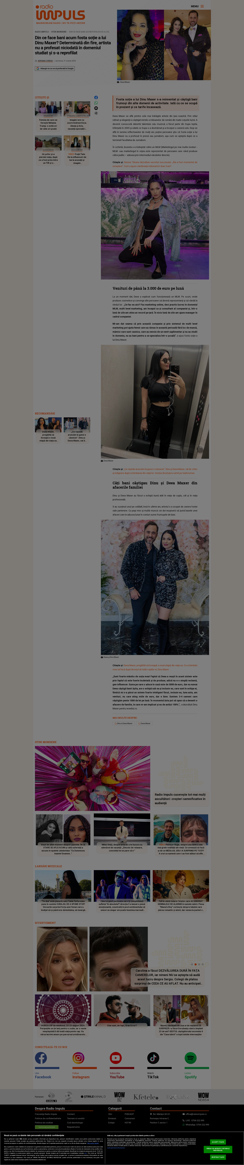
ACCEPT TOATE (218, 1142)
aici (85, 1153)
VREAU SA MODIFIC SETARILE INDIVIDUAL (218, 1149)
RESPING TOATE (218, 1157)
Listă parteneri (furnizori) (116, 1148)
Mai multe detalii (93, 1143)
